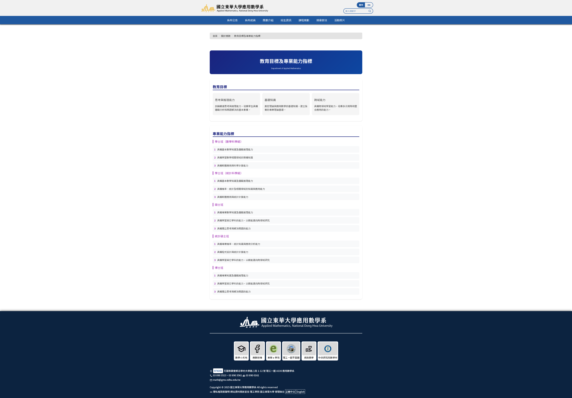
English (301, 391)
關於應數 (226, 36)
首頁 (215, 36)
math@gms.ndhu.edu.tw (226, 379)
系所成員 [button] (250, 20)
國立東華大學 (267, 391)
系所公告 (232, 20)
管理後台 (280, 391)
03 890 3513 (219, 375)
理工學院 (254, 391)
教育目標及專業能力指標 (247, 36)
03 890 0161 (252, 375)
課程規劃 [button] (304, 20)
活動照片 (339, 20)
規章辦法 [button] (321, 20)
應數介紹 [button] (268, 20)
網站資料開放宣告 (239, 391)
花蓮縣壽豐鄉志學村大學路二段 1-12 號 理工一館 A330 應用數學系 (259, 371)
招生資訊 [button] (286, 20)
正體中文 (290, 391)
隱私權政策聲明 (221, 391)
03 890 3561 (235, 375)
